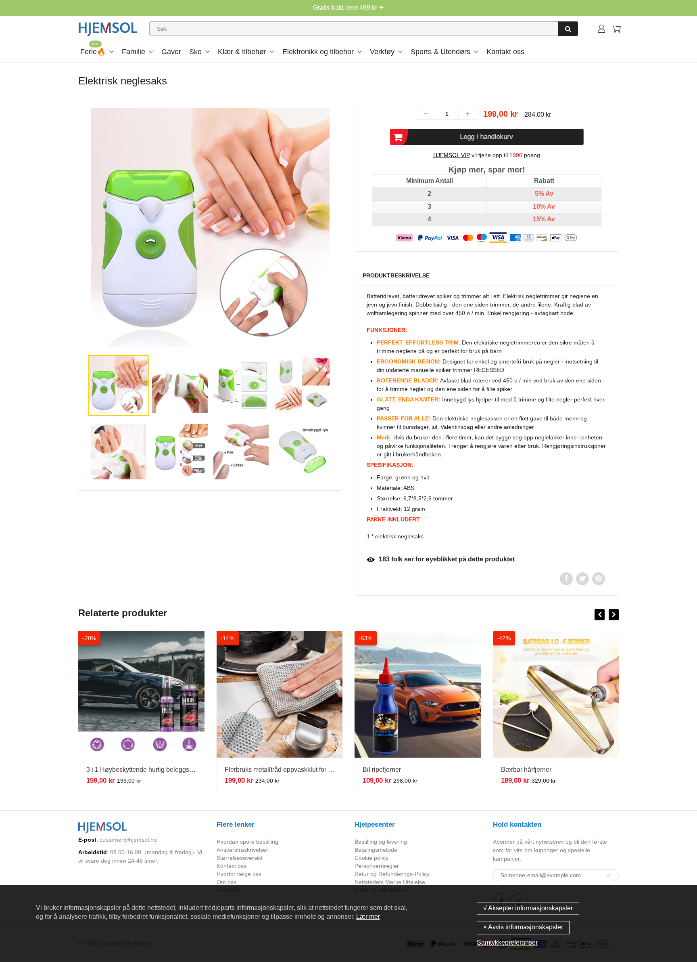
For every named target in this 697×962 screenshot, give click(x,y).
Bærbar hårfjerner (526, 769)
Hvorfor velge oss (239, 874)
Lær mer (368, 916)
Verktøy (382, 52)
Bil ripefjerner (382, 769)
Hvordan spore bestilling (247, 841)
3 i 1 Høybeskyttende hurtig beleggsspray (145, 769)
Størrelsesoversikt (240, 858)
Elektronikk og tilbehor (318, 52)
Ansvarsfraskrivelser (242, 849)
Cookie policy (371, 858)
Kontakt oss (505, 52)
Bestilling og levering (381, 841)
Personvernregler (377, 866)
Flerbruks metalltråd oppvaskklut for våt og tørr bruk (298, 769)
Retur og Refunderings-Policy (392, 874)
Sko (195, 52)
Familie (133, 52)
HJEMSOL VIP (451, 155)
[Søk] (568, 28)
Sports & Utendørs (440, 52)
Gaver (171, 52)
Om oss (226, 882)
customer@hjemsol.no (128, 839)
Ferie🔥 (93, 52)
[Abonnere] (608, 875)
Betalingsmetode (376, 849)
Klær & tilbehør (242, 52)
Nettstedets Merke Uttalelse (390, 882)
